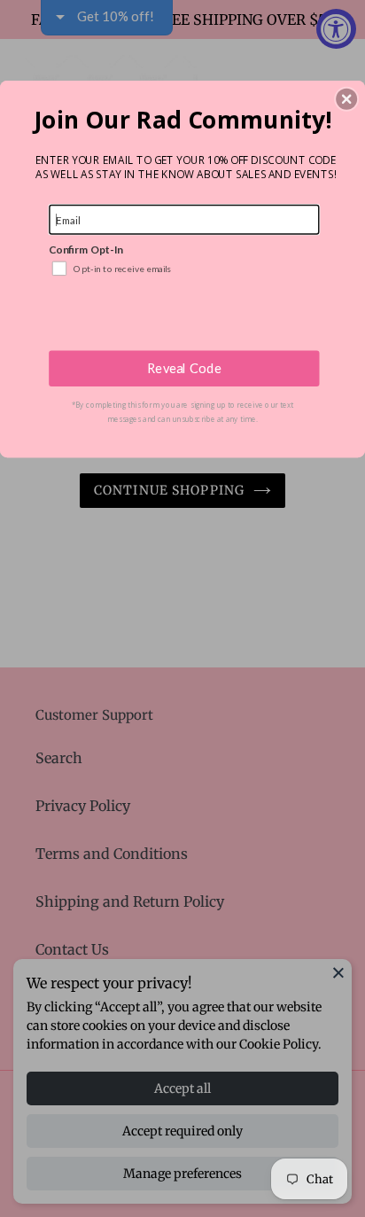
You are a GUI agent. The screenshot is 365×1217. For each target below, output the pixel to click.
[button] (346, 98)
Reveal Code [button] (184, 368)
